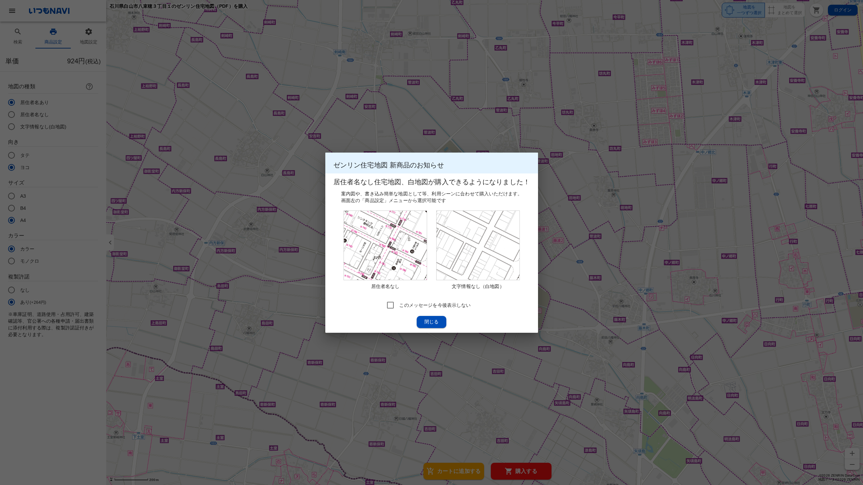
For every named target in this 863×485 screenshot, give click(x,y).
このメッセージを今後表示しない (435, 305)
